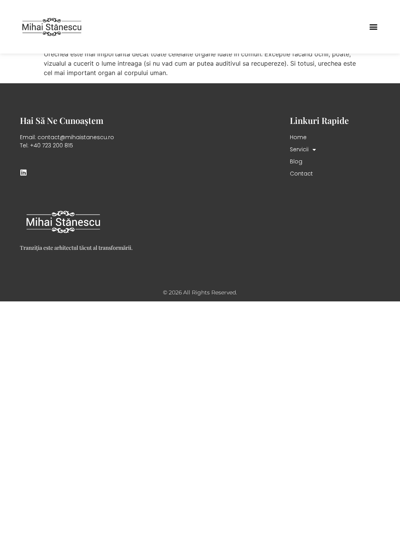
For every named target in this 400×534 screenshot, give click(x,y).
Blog (296, 161)
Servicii (299, 149)
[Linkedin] (23, 172)
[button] (373, 26)
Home (298, 137)
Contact (301, 173)
